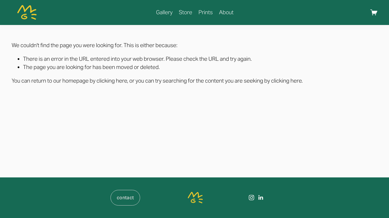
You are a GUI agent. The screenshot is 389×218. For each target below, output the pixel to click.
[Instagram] (251, 197)
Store (185, 12)
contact (125, 198)
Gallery (164, 12)
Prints (205, 12)
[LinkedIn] (260, 197)
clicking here (112, 80)
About (226, 12)
